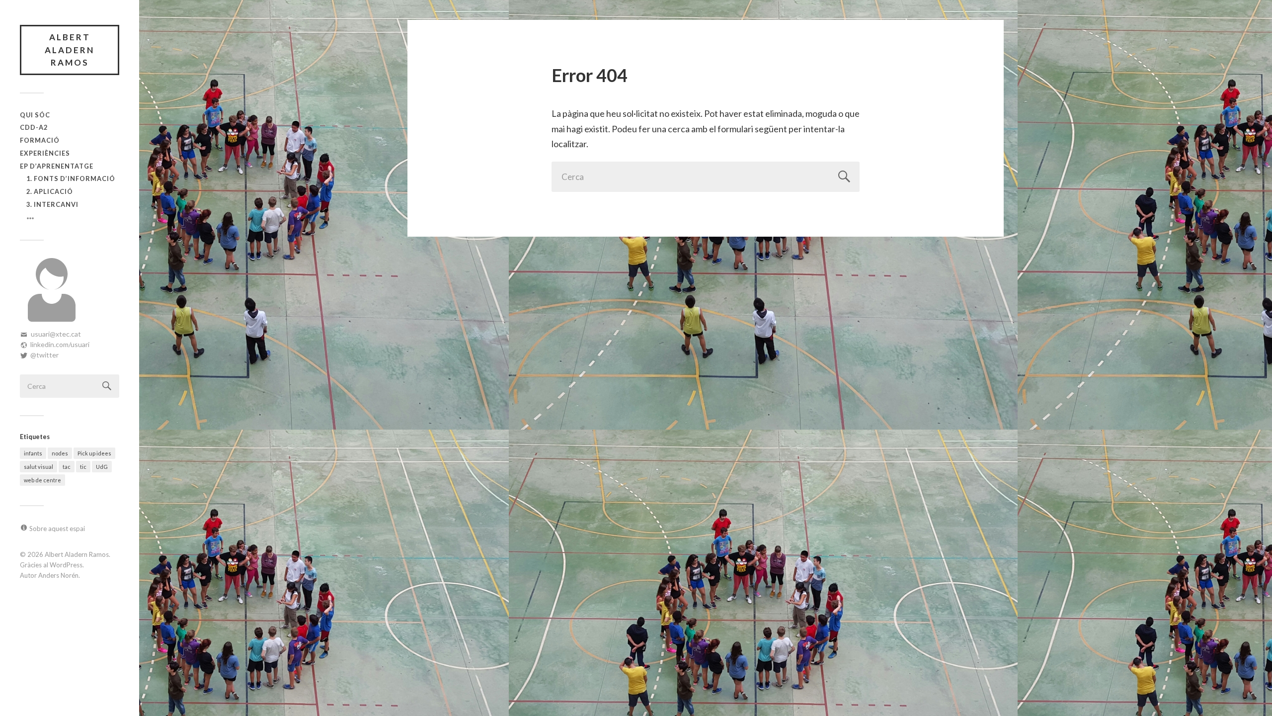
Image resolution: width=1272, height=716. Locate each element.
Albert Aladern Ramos (69, 50)
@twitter (44, 355)
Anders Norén (58, 575)
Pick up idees (94, 453)
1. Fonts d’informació (70, 178)
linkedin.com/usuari (59, 344)
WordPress (66, 565)
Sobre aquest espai (57, 529)
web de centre (42, 480)
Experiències (45, 153)
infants (33, 453)
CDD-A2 (34, 127)
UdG (102, 466)
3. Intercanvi (52, 204)
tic (83, 466)
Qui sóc (35, 115)
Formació (40, 140)
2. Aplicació (49, 191)
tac (67, 466)
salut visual (38, 466)
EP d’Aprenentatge (56, 166)
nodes (60, 453)
